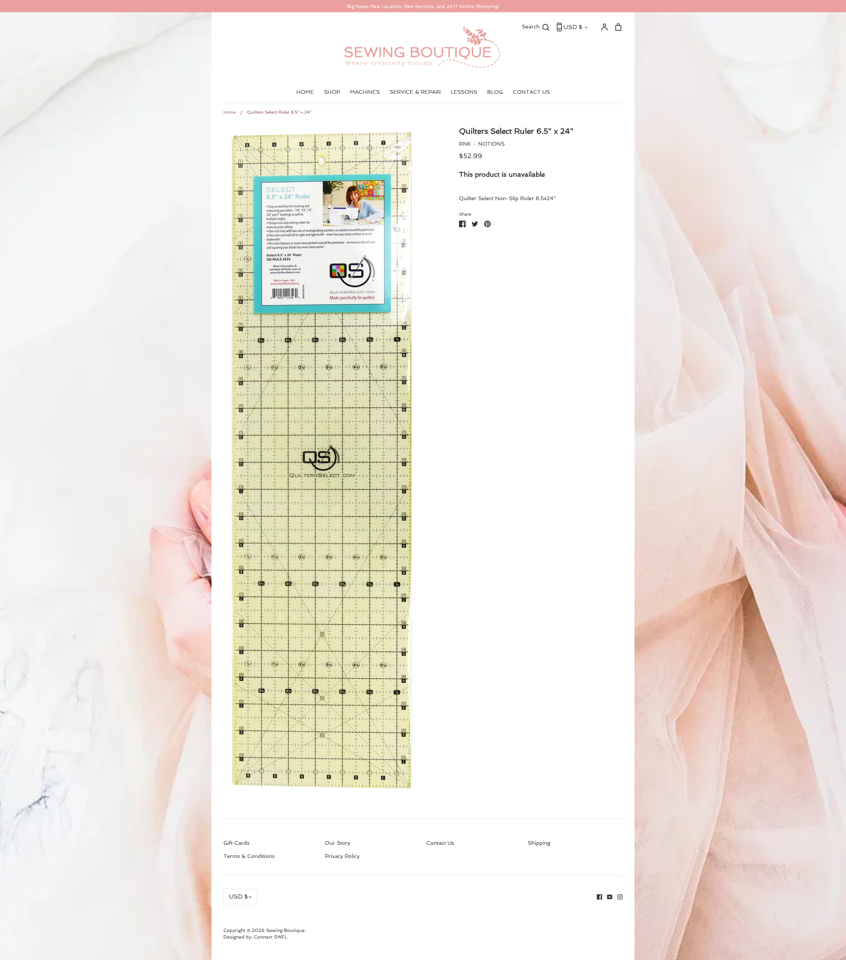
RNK (465, 144)
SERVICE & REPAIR (415, 92)
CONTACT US (531, 92)
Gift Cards (236, 843)
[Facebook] (597, 896)
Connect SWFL (271, 937)
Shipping (539, 843)
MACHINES (365, 92)
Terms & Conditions (249, 856)
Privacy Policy (342, 856)
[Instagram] (617, 896)
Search (536, 26)
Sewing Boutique (285, 930)
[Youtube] (607, 896)
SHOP (332, 92)
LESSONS (464, 92)
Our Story (337, 843)
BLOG (495, 92)
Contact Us (440, 843)
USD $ (572, 26)
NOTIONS (491, 144)
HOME (305, 92)
